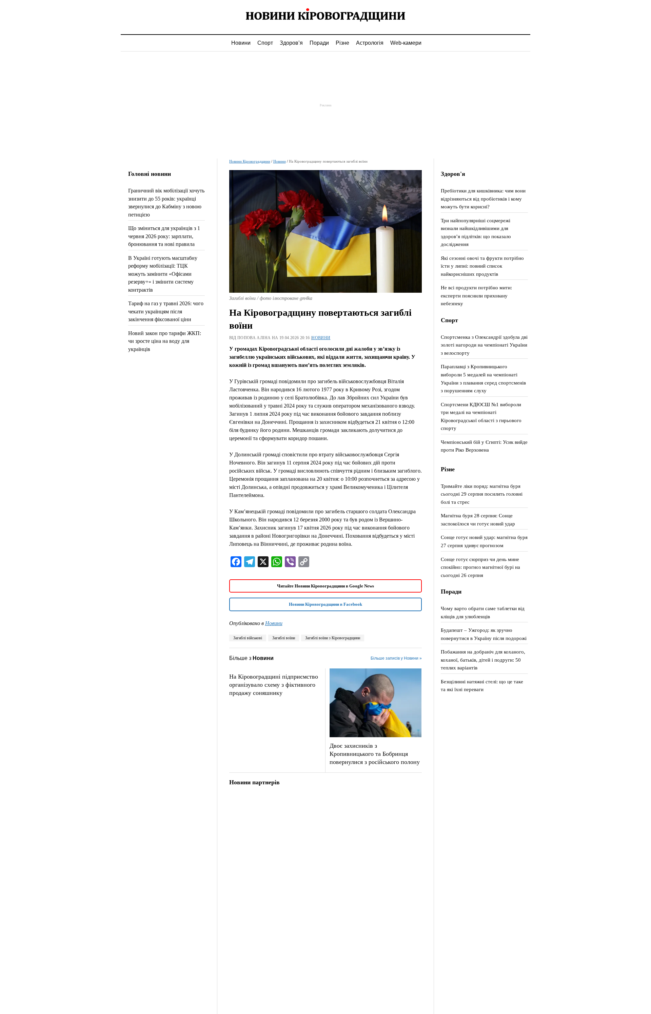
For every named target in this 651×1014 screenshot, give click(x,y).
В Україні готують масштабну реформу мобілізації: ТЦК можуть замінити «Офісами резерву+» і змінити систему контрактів (162, 274)
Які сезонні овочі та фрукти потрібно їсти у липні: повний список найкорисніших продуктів (482, 266)
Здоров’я (291, 43)
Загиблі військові (247, 638)
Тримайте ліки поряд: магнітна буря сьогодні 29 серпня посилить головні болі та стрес (481, 494)
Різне (342, 43)
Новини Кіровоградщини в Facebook (325, 604)
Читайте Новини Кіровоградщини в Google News (325, 585)
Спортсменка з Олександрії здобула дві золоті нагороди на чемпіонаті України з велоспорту (484, 345)
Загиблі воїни (283, 638)
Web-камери (405, 43)
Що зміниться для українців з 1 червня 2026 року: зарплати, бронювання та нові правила (164, 236)
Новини (241, 43)
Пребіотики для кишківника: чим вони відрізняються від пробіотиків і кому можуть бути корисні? (483, 198)
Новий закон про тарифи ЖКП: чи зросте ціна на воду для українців (164, 341)
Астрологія (369, 43)
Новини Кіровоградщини (249, 161)
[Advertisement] (325, 105)
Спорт (265, 43)
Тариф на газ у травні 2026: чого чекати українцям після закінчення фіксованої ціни (165, 311)
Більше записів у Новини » (396, 658)
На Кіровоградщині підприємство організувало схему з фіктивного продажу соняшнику (273, 684)
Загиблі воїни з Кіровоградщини (332, 638)
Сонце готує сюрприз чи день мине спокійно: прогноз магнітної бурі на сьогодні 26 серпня (480, 567)
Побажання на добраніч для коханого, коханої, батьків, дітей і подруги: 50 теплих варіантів (483, 659)
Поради (319, 43)
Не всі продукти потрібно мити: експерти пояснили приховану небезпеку (476, 295)
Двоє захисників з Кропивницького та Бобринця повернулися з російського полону (375, 753)
